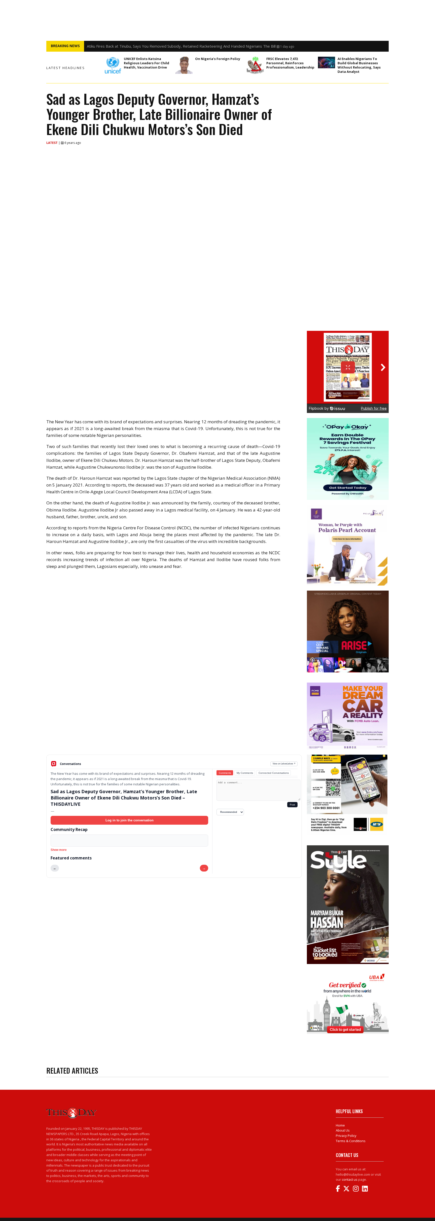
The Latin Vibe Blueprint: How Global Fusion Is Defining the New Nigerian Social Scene (161, 46)
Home (340, 1125)
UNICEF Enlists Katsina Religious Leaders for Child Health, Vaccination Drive (146, 63)
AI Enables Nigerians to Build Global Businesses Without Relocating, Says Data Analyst (359, 65)
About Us (343, 1130)
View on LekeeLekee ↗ (284, 763)
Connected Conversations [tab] (274, 773)
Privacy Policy (346, 1135)
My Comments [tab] (245, 773)
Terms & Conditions (351, 1141)
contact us (349, 1179)
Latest (52, 143)
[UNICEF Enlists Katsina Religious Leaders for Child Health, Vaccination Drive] (112, 65)
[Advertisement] (174, 715)
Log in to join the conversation (129, 820)
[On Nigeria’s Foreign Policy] (184, 65)
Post (292, 804)
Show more (59, 850)
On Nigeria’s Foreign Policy (217, 58)
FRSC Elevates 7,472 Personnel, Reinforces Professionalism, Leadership (290, 63)
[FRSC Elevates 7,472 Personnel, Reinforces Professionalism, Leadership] (255, 65)
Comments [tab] (225, 773)
